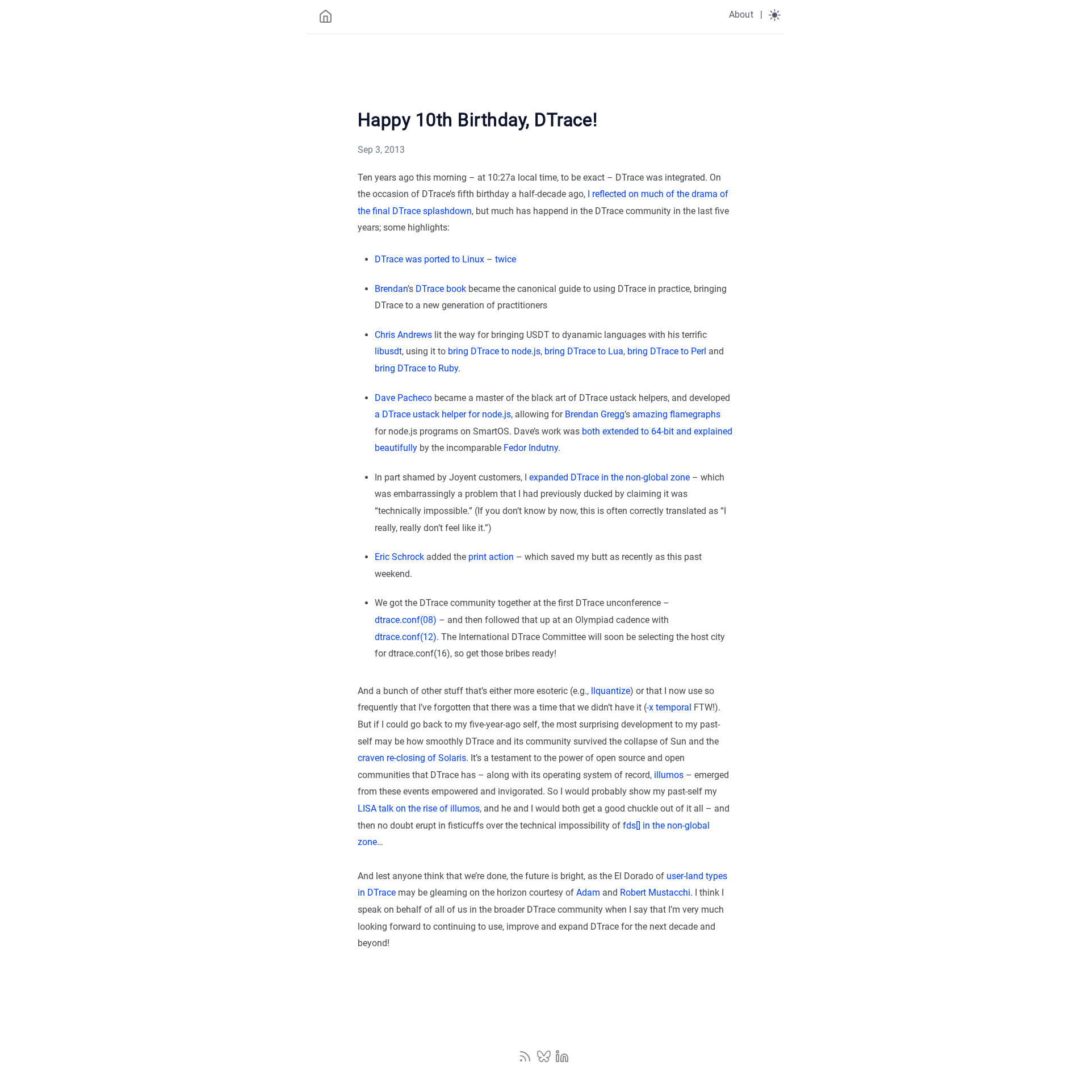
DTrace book (441, 288)
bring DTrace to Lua (583, 351)
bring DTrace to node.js (494, 351)
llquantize (610, 690)
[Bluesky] (545, 1060)
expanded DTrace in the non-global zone (609, 477)
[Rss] (526, 1060)
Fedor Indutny (531, 447)
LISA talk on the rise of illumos (419, 808)
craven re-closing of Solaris (412, 757)
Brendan (391, 288)
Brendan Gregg (594, 414)
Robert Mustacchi (655, 892)
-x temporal (669, 707)
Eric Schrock (399, 556)
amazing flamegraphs (676, 414)
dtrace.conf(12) (406, 637)
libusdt (388, 351)
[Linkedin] (562, 1060)
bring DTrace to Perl (666, 351)
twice (505, 259)
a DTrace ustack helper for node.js (443, 414)
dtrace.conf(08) (406, 619)
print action (491, 556)
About (741, 14)
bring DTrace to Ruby (416, 368)
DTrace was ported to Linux (429, 259)
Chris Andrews (403, 334)
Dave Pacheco (403, 397)
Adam (588, 892)
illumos (669, 775)
